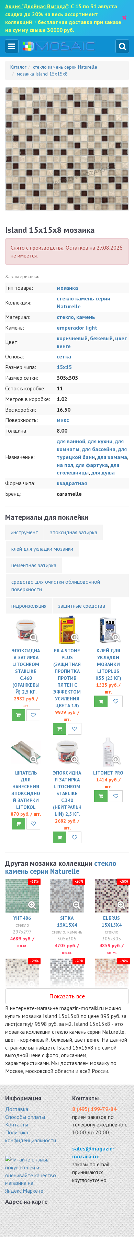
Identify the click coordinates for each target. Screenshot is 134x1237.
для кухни (100, 441)
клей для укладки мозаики (42, 548)
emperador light (77, 327)
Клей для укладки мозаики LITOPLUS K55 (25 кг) (108, 664)
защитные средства (81, 605)
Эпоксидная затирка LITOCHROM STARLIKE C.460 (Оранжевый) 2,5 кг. (26, 671)
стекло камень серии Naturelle (60, 867)
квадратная (72, 483)
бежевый (101, 338)
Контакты (16, 1124)
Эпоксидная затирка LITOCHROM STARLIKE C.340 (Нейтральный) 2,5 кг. (67, 793)
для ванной (71, 441)
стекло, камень (76, 316)
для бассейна (98, 449)
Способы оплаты (25, 1116)
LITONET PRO (108, 773)
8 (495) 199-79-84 (94, 1109)
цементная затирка (33, 565)
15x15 (64, 367)
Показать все (67, 996)
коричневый (72, 338)
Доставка (16, 1109)
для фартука (92, 464)
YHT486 (22, 918)
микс (63, 419)
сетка (64, 356)
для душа (103, 472)
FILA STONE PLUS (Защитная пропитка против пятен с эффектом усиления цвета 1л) (67, 678)
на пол (65, 464)
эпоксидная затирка (73, 532)
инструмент (24, 532)
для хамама (112, 457)
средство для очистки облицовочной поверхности (55, 585)
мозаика (67, 287)
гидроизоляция (28, 605)
